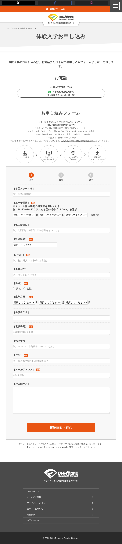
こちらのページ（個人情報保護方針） (78, 141)
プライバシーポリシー (37, 503)
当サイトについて (35, 509)
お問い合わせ (33, 520)
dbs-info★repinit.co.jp (48, 447)
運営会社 (31, 514)
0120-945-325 (61, 93)
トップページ (11, 28)
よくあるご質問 (34, 497)
